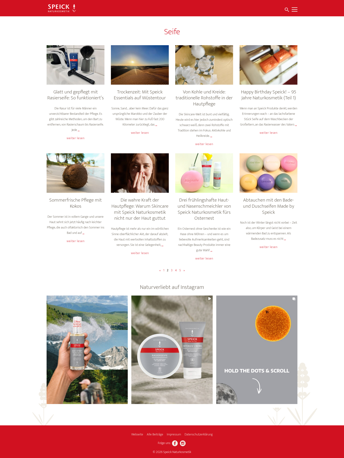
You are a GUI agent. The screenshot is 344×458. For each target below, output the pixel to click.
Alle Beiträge (155, 434)
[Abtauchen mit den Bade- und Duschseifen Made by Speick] (268, 173)
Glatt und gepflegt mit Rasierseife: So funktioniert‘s (75, 95)
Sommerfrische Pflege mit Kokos (75, 203)
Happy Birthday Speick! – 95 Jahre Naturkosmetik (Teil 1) (268, 95)
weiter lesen (76, 138)
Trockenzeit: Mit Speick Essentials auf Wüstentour (140, 95)
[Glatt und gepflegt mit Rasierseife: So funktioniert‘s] (75, 65)
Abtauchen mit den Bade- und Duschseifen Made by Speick (268, 206)
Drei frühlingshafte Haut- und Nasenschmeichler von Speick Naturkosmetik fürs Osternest (204, 209)
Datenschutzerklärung (199, 434)
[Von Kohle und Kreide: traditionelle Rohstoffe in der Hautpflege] (204, 65)
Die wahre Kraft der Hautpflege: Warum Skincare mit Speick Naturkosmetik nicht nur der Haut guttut (139, 209)
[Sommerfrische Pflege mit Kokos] (75, 173)
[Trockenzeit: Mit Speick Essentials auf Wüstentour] (140, 65)
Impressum (174, 434)
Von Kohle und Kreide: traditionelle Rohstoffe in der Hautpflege (204, 98)
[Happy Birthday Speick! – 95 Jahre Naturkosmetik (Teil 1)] (268, 65)
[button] (87, 350)
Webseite (137, 434)
